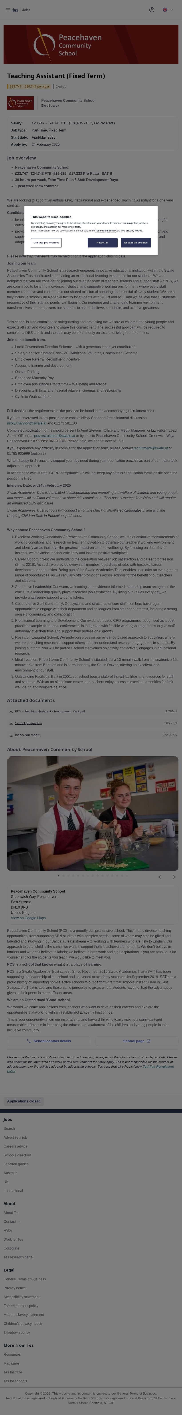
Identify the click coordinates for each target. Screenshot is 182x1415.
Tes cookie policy (105, 230)
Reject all (103, 242)
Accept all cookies (136, 242)
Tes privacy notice (131, 230)
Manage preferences (46, 242)
